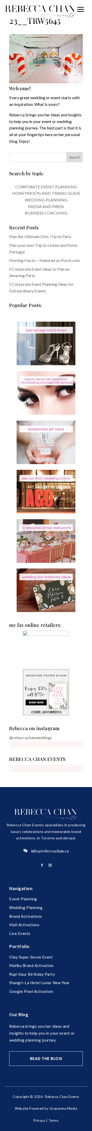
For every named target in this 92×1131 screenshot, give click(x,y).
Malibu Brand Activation (31, 965)
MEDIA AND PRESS (46, 206)
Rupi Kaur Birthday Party (32, 974)
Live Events (19, 933)
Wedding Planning (25, 907)
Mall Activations (24, 924)
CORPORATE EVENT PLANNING (46, 186)
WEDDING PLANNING (46, 199)
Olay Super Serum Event (31, 957)
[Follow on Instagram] (50, 865)
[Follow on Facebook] (42, 865)
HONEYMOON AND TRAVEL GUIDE (46, 193)
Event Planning (23, 898)
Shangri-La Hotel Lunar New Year (39, 982)
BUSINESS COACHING (46, 212)
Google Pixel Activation (31, 991)
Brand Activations (25, 916)
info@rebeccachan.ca (50, 850)
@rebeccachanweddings (30, 737)
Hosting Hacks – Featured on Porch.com (44, 260)
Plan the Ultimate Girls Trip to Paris (40, 236)
